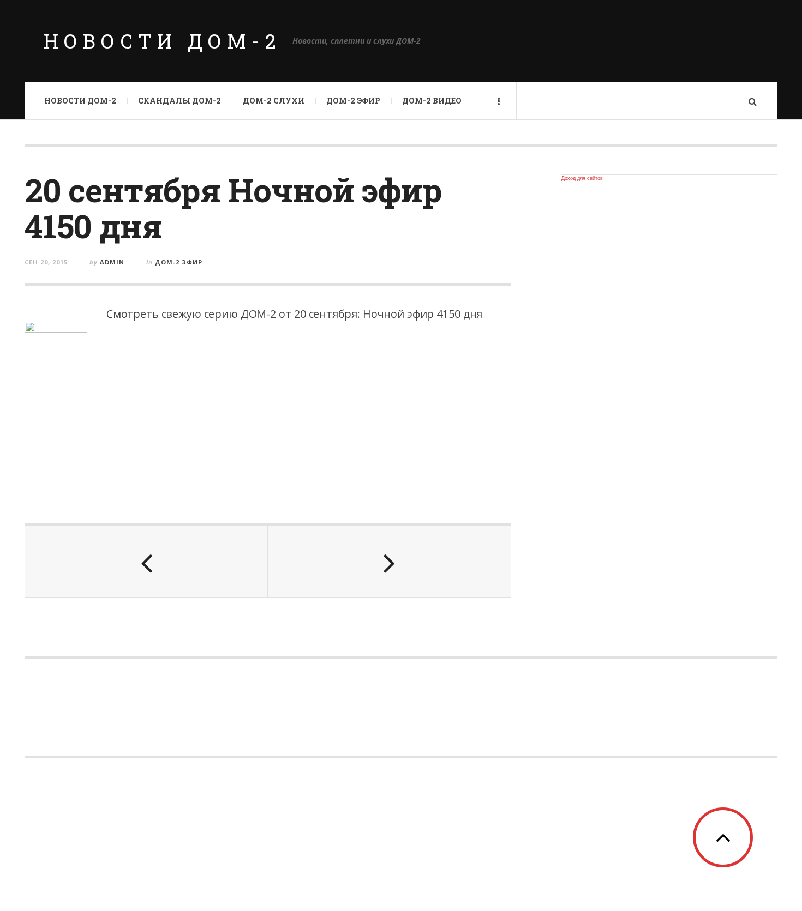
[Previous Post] (146, 561)
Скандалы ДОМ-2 (179, 100)
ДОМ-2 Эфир (353, 100)
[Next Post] (389, 561)
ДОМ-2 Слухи (273, 100)
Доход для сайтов (582, 178)
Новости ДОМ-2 (163, 41)
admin (112, 262)
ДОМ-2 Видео (432, 100)
